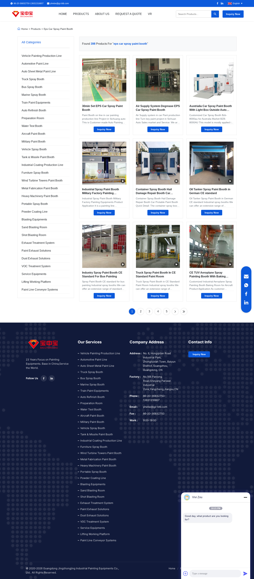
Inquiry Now (233, 14)
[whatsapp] (246, 285)
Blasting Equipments (34, 219)
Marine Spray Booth (34, 94)
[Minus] (245, 497)
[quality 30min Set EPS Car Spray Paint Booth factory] (104, 79)
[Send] (245, 573)
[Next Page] (175, 311)
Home (63, 13)
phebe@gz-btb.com (59, 3)
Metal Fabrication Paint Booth (40, 188)
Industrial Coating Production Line (42, 164)
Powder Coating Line (35, 211)
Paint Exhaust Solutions (36, 250)
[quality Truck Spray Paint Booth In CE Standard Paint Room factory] (158, 246)
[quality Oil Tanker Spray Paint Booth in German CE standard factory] (211, 163)
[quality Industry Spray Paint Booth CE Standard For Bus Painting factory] (104, 246)
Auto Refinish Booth (34, 110)
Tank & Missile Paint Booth (38, 157)
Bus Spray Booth (32, 87)
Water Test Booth (32, 125)
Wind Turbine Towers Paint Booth (42, 180)
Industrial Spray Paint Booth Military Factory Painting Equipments (100, 193)
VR (150, 13)
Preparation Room (33, 118)
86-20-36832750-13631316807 (154, 398)
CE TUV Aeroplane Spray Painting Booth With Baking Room (207, 276)
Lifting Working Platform (36, 281)
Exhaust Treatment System (38, 242)
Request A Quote (128, 13)
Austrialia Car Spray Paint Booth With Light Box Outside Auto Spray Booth (210, 110)
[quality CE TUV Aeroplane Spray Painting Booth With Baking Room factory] (211, 246)
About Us (102, 13)
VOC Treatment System (36, 266)
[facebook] (246, 293)
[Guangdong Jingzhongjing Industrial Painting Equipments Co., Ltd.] (22, 14)
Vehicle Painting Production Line (42, 55)
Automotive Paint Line (35, 63)
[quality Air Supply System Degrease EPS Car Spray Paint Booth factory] (158, 79)
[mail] (246, 276)
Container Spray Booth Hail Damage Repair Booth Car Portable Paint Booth (154, 193)
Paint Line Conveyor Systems (40, 289)
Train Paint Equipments (36, 102)
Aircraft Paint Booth (33, 133)
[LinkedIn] (222, 3)
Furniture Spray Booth (35, 172)
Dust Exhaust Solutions (36, 258)
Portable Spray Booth (35, 203)
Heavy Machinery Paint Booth (40, 196)
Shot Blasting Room (34, 235)
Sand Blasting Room (34, 227)
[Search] (215, 14)
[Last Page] (184, 311)
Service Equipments (34, 274)
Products (81, 13)
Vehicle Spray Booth (34, 149)
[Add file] (185, 573)
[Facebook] (217, 3)
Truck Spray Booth (33, 79)
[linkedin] (246, 302)
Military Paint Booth (33, 141)
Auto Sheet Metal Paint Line (39, 71)
